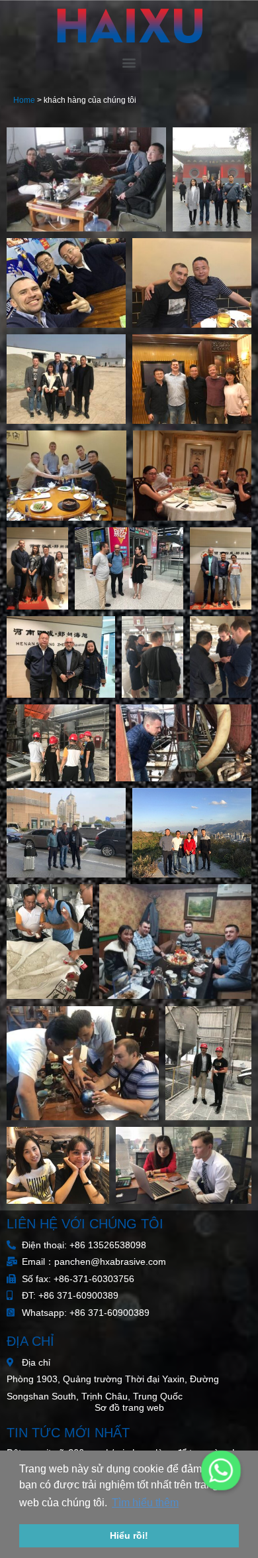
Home (24, 100)
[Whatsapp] (221, 1470)
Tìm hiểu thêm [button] (145, 1502)
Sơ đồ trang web (129, 1408)
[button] (129, 62)
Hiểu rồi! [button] (129, 1535)
